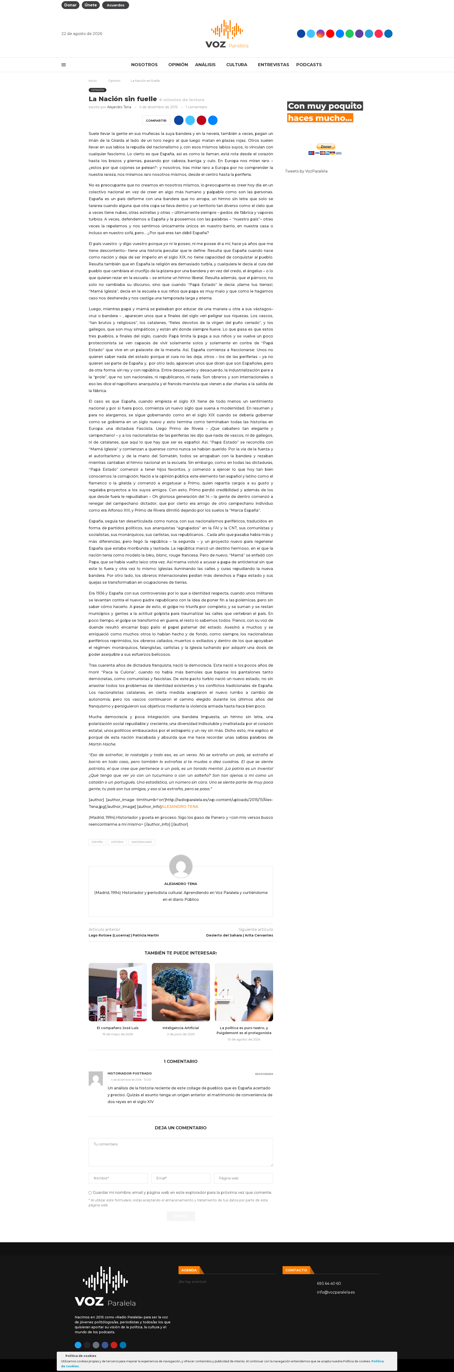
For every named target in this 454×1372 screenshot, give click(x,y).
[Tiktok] (379, 34)
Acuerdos (115, 5)
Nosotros (144, 64)
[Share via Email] (213, 120)
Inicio (93, 80)
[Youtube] (330, 34)
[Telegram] (369, 34)
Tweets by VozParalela (306, 171)
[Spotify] (349, 34)
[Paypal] (388, 34)
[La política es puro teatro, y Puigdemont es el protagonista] (244, 992)
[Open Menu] (63, 65)
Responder (264, 1074)
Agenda (189, 1270)
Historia (117, 842)
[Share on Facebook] (178, 120)
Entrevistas (273, 64)
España (97, 842)
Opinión (178, 64)
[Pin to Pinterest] (201, 120)
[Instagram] (320, 34)
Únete (91, 5)
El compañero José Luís (118, 1028)
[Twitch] (359, 34)
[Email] (340, 34)
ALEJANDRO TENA (180, 806)
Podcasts (309, 64)
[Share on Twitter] (190, 120)
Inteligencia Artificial (181, 1028)
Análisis (205, 64)
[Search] (390, 65)
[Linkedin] (123, 1345)
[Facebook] (301, 34)
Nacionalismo (141, 842)
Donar (70, 5)
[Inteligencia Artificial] (181, 992)
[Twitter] (311, 34)
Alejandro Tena (119, 107)
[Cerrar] (393, 1357)
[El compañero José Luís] (118, 992)
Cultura (236, 64)
